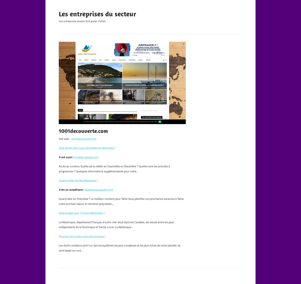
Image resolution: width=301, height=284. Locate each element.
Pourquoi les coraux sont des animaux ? (82, 236)
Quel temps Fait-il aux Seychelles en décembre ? (87, 148)
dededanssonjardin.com (98, 190)
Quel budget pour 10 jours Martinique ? (82, 213)
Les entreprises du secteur (97, 14)
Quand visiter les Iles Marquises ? (78, 180)
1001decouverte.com (83, 139)
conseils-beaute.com (86, 157)
